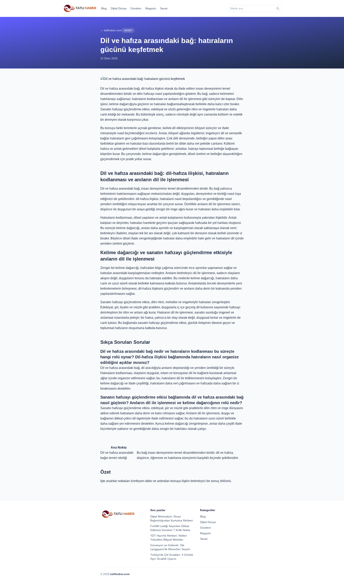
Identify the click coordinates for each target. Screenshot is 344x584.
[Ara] (277, 8)
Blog (104, 8)
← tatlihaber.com (111, 30)
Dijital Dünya (118, 8)
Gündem (135, 8)
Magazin (150, 8)
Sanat (163, 8)
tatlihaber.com (120, 574)
